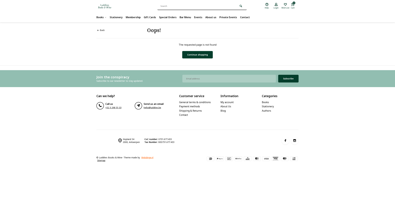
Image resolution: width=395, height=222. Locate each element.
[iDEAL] (210, 159)
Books (100, 17)
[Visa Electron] (275, 159)
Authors (266, 110)
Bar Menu (185, 17)
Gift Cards (150, 17)
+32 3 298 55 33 (113, 107)
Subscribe (288, 78)
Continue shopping (197, 54)
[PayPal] (220, 159)
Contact (245, 17)
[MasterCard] (257, 159)
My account (227, 102)
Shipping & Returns (190, 110)
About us (210, 17)
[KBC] (248, 159)
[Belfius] (238, 159)
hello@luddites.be (152, 107)
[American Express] (294, 159)
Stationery (116, 17)
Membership (133, 17)
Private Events (228, 17)
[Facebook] (285, 140)
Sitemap (101, 160)
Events (198, 17)
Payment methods (189, 106)
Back (102, 30)
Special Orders (168, 17)
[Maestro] (285, 159)
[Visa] (266, 159)
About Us (225, 106)
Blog (223, 110)
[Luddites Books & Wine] (114, 6)
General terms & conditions (195, 102)
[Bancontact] (229, 159)
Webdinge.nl (147, 157)
